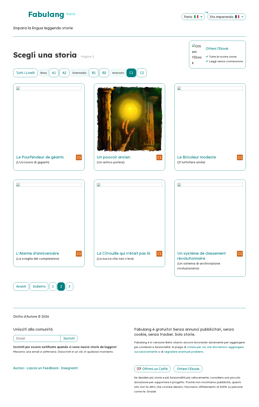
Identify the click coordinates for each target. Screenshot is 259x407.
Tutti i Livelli (25, 73)
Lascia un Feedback (43, 368)
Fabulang (46, 14)
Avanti (21, 286)
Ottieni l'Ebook (217, 48)
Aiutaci (19, 368)
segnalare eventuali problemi (183, 351)
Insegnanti (69, 368)
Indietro (39, 286)
